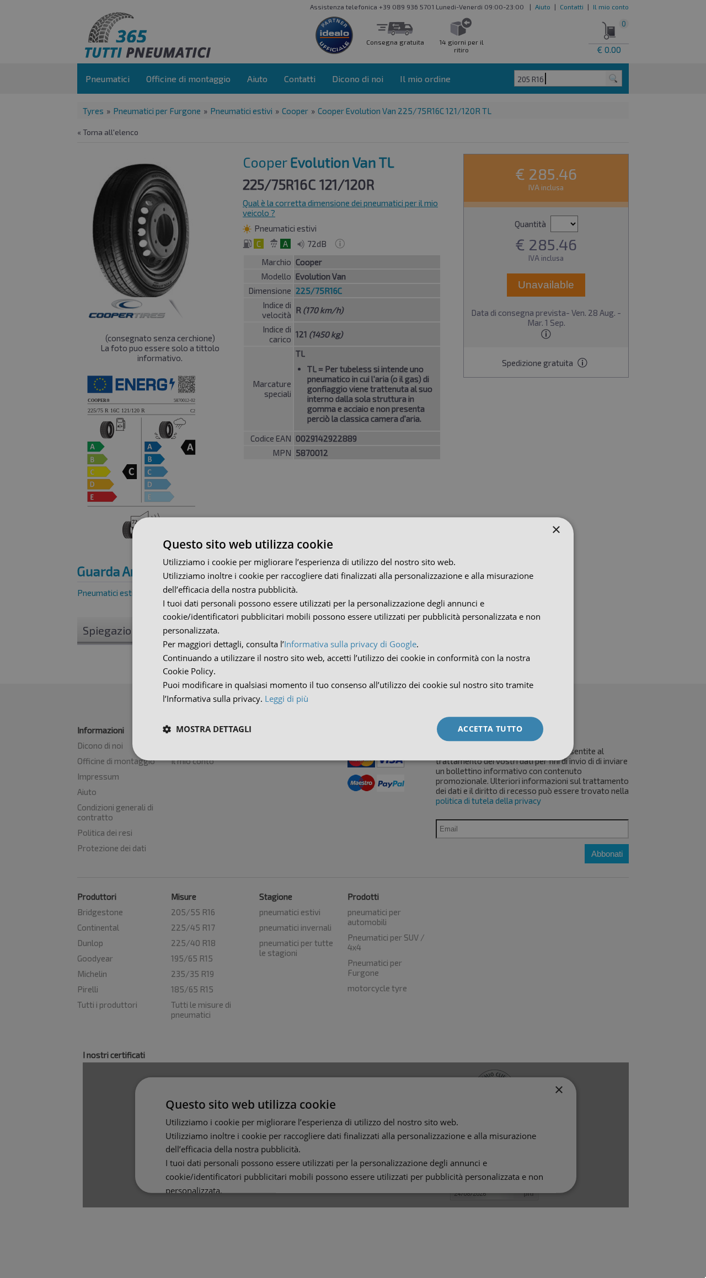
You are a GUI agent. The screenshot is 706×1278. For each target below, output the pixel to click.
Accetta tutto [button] (490, 728)
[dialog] (353, 638)
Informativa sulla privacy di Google (350, 643)
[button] (207, 729)
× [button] (556, 530)
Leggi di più (286, 698)
